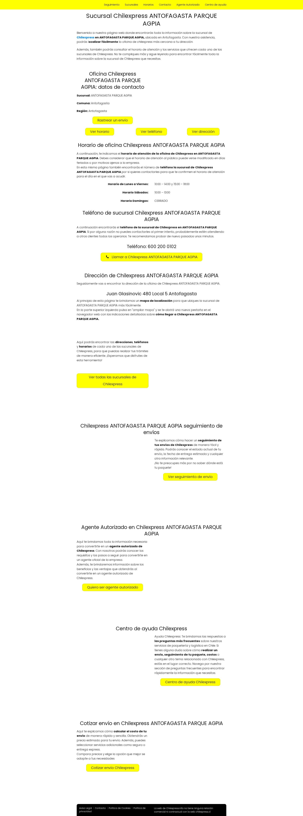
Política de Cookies (120, 808)
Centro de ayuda (215, 4)
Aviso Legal (85, 808)
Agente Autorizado (188, 4)
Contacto (165, 4)
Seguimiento (111, 4)
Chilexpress (85, 37)
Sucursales (131, 4)
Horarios (148, 4)
